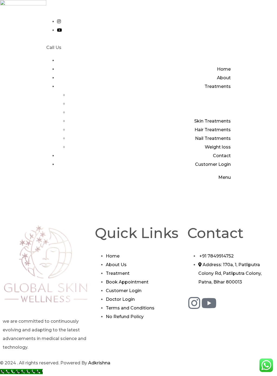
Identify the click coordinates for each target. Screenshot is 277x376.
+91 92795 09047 (84, 47)
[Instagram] (194, 303)
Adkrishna (99, 362)
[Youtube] (209, 303)
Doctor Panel (60, 8)
